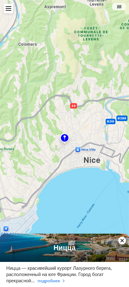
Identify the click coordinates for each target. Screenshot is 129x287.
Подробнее (49, 280)
